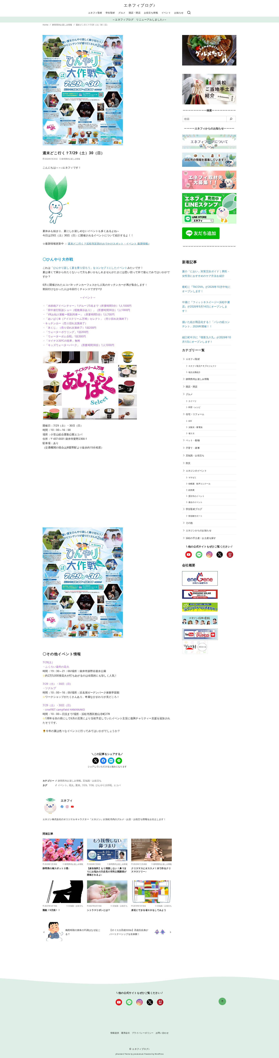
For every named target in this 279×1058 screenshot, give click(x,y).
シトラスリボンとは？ (98, 910)
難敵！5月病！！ (51, 910)
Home (46, 24)
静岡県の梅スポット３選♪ (56, 868)
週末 (77, 785)
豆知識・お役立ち (92, 780)
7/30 (91, 785)
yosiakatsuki (138, 1054)
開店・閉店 (134, 12)
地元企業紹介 (194, 372)
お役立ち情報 (151, 12)
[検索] (189, 13)
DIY (190, 421)
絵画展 (191, 490)
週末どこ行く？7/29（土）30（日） (92, 24)
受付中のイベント (196, 496)
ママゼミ (192, 477)
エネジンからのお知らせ (198, 530)
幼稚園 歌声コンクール (199, 483)
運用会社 (125, 1032)
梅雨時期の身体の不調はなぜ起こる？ (82, 931)
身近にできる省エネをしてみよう (148, 910)
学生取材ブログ (194, 509)
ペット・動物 (193, 440)
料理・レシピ (194, 407)
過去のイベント (195, 502)
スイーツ (192, 401)
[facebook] (62, 806)
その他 (189, 522)
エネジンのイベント (196, 470)
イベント (166, 12)
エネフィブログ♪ (139, 5)
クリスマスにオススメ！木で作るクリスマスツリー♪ (151, 870)
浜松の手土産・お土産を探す (201, 538)
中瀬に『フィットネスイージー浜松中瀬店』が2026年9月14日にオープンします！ (206, 306)
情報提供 (114, 1032)
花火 (71, 785)
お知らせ (179, 12)
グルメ (121, 12)
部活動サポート (195, 516)
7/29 (84, 785)
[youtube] (72, 806)
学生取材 (110, 12)
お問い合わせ (162, 1032)
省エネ (191, 433)
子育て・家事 (193, 447)
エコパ (117, 785)
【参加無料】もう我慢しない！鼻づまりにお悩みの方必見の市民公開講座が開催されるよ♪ (107, 871)
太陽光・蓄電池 (195, 427)
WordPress (159, 1054)
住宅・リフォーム (195, 414)
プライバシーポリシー (143, 1032)
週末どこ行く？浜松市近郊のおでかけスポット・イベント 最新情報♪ (108, 243)
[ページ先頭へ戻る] (222, 1001)
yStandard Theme (122, 1054)
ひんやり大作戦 (104, 785)
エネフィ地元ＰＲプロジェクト (202, 366)
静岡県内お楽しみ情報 (62, 24)
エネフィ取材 (95, 12)
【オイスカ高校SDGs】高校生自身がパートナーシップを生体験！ (128, 931)
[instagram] (67, 806)
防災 (188, 463)
